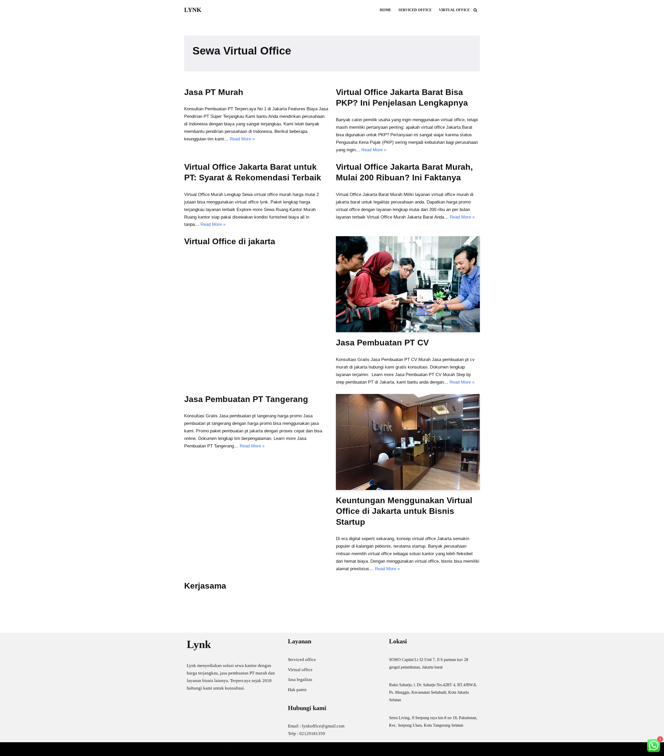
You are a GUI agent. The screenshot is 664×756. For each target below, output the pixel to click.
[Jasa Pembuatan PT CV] (408, 284)
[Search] (475, 10)
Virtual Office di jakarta (229, 241)
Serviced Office (415, 10)
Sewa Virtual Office (241, 51)
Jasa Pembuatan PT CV (382, 342)
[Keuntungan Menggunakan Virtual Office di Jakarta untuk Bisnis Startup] (408, 442)
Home (385, 10)
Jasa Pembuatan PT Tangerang (246, 399)
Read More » (242, 139)
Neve (189, 748)
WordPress (229, 748)
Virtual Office (454, 10)
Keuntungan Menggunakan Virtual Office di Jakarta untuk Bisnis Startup (404, 511)
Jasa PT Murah (213, 92)
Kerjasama (205, 585)
